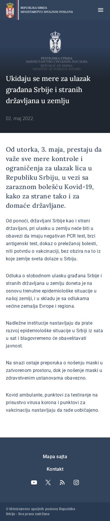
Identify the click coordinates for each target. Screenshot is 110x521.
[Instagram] (76, 482)
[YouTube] (34, 482)
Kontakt (55, 469)
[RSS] (62, 482)
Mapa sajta (55, 456)
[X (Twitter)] (48, 482)
